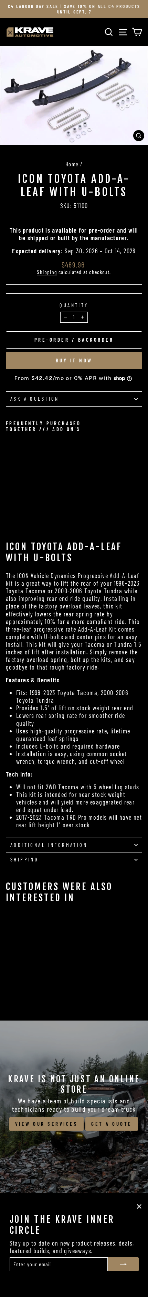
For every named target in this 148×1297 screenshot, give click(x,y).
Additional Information (48, 845)
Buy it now (74, 360)
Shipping (47, 272)
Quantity (74, 305)
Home (72, 163)
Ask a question (34, 399)
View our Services (46, 1124)
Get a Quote (111, 1124)
